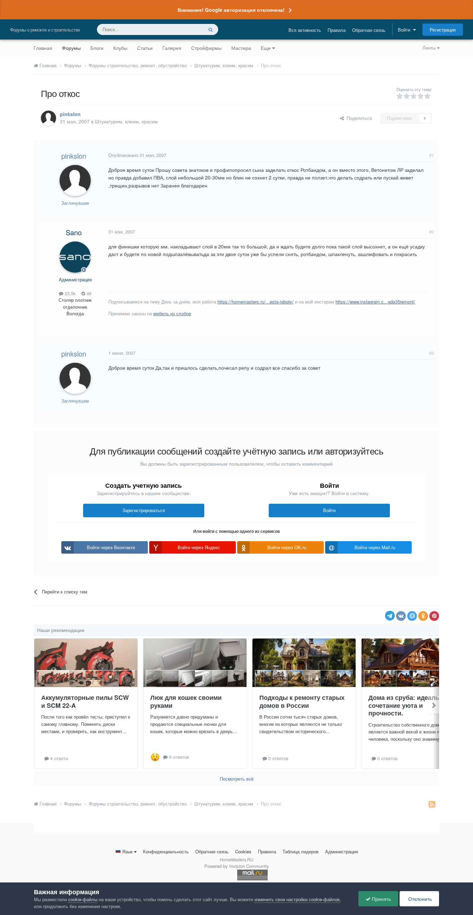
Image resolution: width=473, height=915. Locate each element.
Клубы (120, 47)
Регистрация (443, 29)
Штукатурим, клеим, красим (126, 121)
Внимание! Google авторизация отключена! (231, 9)
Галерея (171, 47)
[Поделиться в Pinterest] (434, 616)
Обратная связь (368, 30)
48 (88, 293)
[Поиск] (210, 29)
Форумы (71, 47)
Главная (43, 47)
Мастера (241, 47)
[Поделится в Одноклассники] (423, 616)
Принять (381, 898)
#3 (431, 353)
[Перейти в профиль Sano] (75, 257)
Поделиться (358, 118)
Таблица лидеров (301, 851)
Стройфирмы (206, 47)
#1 (431, 155)
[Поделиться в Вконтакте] (401, 616)
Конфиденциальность (166, 851)
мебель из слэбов (172, 313)
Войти (405, 29)
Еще (266, 47)
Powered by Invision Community (236, 866)
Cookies (243, 851)
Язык (127, 851)
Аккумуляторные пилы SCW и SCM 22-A (85, 701)
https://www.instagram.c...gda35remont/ (375, 301)
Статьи (145, 47)
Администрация (341, 851)
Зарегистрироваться (143, 510)
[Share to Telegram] (390, 616)
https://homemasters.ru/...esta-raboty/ (255, 301)
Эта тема (184, 29)
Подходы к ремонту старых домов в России (302, 701)
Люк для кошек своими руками (186, 701)
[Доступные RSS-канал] (432, 804)
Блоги (97, 47)
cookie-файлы (82, 899)
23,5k (69, 293)
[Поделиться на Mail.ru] (412, 616)
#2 (431, 231)
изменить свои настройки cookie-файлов (297, 899)
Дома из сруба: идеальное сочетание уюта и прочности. (409, 705)
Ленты (429, 47)
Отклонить (419, 898)
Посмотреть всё (236, 778)
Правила (337, 30)
